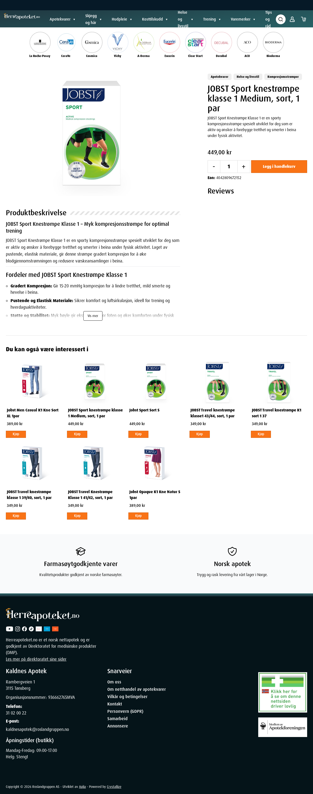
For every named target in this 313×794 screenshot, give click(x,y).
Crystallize (114, 786)
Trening (209, 19)
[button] (93, 135)
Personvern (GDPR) (125, 711)
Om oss (114, 682)
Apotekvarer (60, 19)
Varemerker (240, 19)
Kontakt (114, 704)
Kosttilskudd (152, 19)
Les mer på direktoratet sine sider (36, 659)
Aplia (82, 786)
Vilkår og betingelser (127, 696)
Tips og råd (268, 19)
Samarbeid (117, 718)
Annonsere (117, 726)
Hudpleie (119, 19)
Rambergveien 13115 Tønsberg (20, 685)
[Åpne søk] (281, 19)
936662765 (57, 697)
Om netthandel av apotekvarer (136, 689)
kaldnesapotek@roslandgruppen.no (37, 729)
